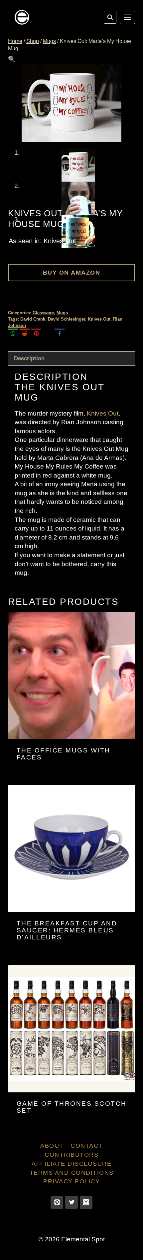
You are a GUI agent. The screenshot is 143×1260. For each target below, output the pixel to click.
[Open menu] (127, 17)
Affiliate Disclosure (71, 1163)
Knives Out (99, 319)
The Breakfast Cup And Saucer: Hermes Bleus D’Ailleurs (67, 930)
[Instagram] (86, 1202)
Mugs (62, 312)
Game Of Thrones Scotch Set (72, 1107)
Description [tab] (29, 358)
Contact (87, 1145)
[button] (12, 59)
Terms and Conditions (72, 1172)
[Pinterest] (57, 1202)
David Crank (32, 319)
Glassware (43, 312)
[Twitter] (71, 1202)
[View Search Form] (110, 17)
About (52, 1145)
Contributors (71, 1154)
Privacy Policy (71, 1181)
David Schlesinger (66, 319)
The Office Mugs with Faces (63, 754)
